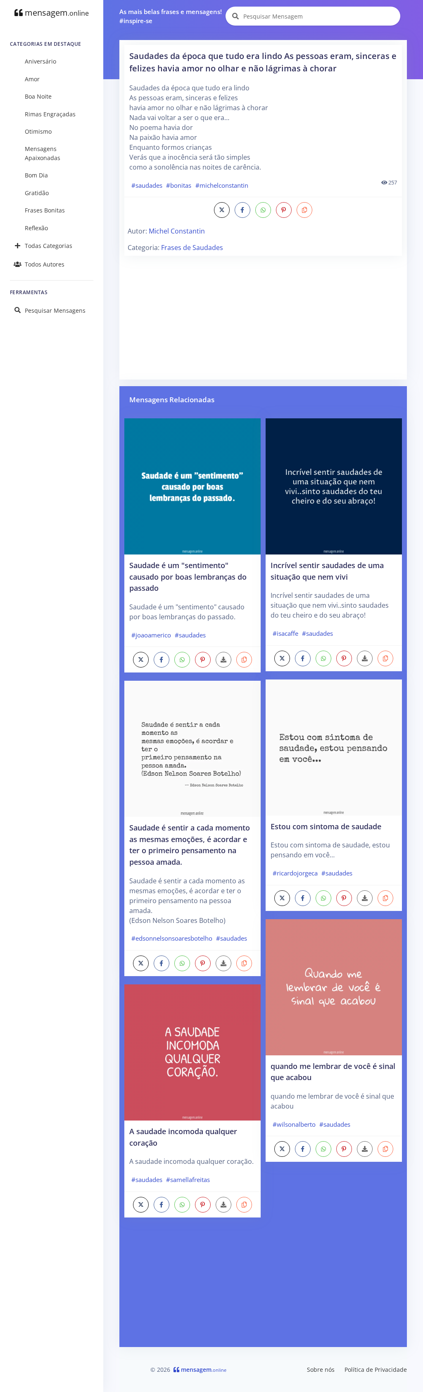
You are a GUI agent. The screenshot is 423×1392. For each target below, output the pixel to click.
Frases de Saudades (192, 247)
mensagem (56, 12)
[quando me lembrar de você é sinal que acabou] (334, 986)
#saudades (146, 185)
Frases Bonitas (45, 210)
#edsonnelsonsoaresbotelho (171, 938)
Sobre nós (321, 1369)
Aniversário (40, 61)
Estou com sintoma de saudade (326, 826)
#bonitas (178, 185)
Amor (32, 79)
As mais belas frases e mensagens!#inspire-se (170, 16)
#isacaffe (285, 633)
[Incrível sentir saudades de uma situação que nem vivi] (334, 485)
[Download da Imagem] (223, 660)
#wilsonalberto (294, 1124)
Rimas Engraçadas (50, 114)
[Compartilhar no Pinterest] (284, 210)
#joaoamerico (151, 635)
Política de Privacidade (376, 1369)
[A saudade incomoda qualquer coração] (192, 1051)
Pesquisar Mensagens (55, 310)
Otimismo (38, 131)
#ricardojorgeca (295, 873)
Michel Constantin (177, 231)
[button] (304, 210)
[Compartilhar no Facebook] (242, 210)
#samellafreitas (188, 1179)
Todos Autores (44, 264)
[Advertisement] (263, 317)
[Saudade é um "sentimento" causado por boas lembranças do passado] (192, 485)
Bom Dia (36, 175)
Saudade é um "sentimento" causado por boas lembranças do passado (188, 576)
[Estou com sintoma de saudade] (334, 746)
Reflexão (36, 228)
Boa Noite (38, 96)
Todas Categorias (48, 246)
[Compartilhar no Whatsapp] (263, 210)
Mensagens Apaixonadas (42, 153)
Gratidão (37, 193)
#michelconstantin (221, 185)
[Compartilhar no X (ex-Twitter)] (222, 210)
